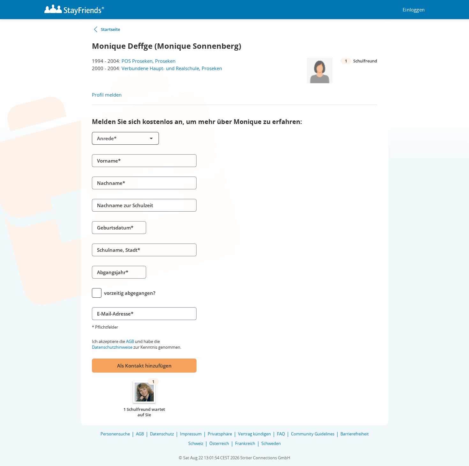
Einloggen (414, 9)
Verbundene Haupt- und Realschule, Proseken (172, 68)
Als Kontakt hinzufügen (144, 365)
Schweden (271, 443)
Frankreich (245, 443)
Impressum (191, 434)
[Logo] (74, 9)
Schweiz (195, 443)
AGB (130, 341)
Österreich (219, 443)
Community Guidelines (312, 434)
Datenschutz (162, 434)
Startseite (110, 29)
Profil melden (107, 94)
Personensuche (115, 434)
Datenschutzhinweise (112, 347)
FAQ (281, 434)
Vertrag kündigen (254, 434)
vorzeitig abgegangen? (129, 293)
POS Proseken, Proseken (148, 61)
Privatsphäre (220, 434)
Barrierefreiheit (354, 434)
